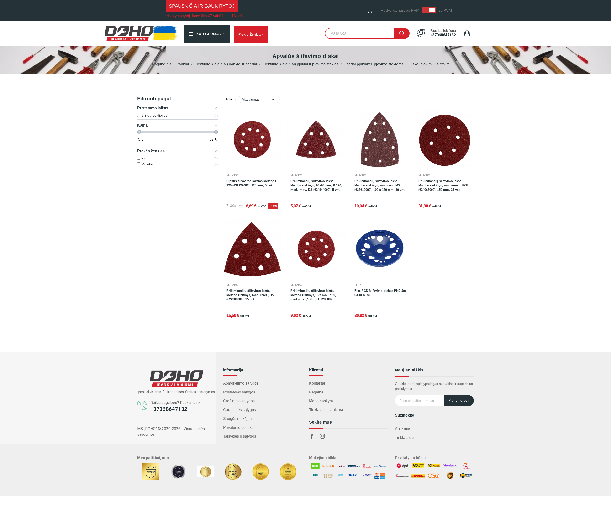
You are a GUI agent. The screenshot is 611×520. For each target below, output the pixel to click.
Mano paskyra (321, 401)
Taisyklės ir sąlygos (239, 436)
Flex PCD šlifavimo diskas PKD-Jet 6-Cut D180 (380, 293)
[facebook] (312, 436)
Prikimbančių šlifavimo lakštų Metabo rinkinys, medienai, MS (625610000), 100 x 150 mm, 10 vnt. (379, 185)
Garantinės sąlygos (239, 410)
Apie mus (403, 429)
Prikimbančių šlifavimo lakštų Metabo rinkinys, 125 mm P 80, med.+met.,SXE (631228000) (313, 295)
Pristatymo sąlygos (239, 392)
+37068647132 (443, 35)
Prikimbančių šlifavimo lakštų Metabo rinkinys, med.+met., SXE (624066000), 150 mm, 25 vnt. (443, 185)
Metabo (232, 175)
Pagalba (316, 392)
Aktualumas (259, 99)
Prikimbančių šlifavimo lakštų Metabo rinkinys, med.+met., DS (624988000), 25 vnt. (250, 295)
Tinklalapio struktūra (326, 410)
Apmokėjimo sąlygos (240, 383)
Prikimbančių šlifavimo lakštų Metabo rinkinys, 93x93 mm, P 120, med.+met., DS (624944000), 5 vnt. (316, 185)
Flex (358, 284)
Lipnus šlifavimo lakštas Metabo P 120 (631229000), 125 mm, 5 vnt (251, 183)
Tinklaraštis (404, 437)
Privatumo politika (238, 427)
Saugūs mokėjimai (239, 419)
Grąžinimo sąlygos (239, 401)
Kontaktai (317, 383)
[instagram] (322, 436)
